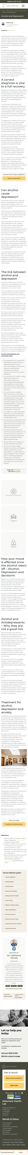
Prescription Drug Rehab (10, 1126)
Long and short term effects (13, 923)
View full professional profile (14, 988)
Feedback (8, 1144)
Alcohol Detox (9, 886)
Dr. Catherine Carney (12, 24)
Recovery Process (10, 914)
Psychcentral (8, 860)
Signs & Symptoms (10, 909)
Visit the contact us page (10, 1056)
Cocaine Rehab (7, 1128)
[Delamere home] (10, 6)
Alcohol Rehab (9, 881)
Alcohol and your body (11, 919)
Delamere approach (14, 178)
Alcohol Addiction (10, 877)
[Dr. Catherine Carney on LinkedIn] (14, 948)
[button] (14, 471)
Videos (18, 1144)
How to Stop (8, 900)
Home (3, 10)
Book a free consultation (14, 1078)
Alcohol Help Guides (20, 10)
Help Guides (9, 10)
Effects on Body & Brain (12, 905)
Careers (23, 1144)
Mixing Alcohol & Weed (12, 895)
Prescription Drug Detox (9, 1134)
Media (13, 1144)
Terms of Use (14, 1142)
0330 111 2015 (17, 1)
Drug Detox (6, 1132)
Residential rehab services (14, 824)
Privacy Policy (6, 1142)
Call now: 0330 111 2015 (9, 1053)
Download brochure (7, 1152)
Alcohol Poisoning (10, 928)
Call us (21, 1152)
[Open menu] (23, 5)
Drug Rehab (6, 1125)
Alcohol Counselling (11, 891)
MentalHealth (20, 840)
